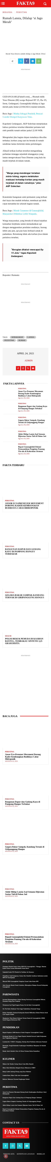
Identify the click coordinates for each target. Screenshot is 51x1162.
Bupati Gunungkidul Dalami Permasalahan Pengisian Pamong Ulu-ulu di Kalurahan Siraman (31, 449)
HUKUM (8, 636)
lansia (30, 337)
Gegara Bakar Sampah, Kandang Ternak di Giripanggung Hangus (24, 596)
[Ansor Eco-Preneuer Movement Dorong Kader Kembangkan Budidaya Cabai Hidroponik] (10, 393)
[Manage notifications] (6, 1156)
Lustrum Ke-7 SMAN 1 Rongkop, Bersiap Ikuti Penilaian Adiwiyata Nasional (25, 1042)
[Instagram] (23, 368)
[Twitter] (20, 61)
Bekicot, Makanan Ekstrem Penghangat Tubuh (16, 1079)
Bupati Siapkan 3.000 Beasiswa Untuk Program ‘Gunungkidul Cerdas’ (23, 1032)
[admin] (21, 360)
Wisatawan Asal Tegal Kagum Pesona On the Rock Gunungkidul (21, 1005)
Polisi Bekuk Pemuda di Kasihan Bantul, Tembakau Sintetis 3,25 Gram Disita (24, 641)
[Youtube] (33, 368)
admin (29, 360)
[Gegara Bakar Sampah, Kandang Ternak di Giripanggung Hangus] (10, 421)
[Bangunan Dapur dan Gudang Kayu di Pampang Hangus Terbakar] (10, 407)
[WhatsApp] (38, 61)
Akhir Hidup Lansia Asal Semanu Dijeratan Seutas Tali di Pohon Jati (32, 435)
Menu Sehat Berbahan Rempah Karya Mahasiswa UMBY (19, 1068)
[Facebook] (26, 61)
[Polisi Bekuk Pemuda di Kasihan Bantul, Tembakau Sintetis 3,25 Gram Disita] (25, 618)
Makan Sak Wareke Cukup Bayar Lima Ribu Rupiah (18, 1064)
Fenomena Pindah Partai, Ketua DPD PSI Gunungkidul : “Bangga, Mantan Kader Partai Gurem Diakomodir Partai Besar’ (24, 967)
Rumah (22, 340)
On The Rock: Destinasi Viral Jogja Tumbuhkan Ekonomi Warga (21, 1009)
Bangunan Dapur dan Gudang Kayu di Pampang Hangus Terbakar (32, 407)
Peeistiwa (9, 340)
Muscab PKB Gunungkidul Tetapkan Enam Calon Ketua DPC (21, 981)
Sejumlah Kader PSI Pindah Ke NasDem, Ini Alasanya (18, 972)
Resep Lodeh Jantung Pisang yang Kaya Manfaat (17, 1071)
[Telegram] (32, 61)
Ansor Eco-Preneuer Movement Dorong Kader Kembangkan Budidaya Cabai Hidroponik (30, 393)
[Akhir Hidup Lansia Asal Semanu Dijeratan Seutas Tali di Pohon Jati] (10, 435)
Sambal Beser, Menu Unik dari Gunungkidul (16, 1075)
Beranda (7, 12)
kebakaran (17, 337)
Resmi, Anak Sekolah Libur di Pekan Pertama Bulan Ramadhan (21, 1051)
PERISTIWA (21, 12)
